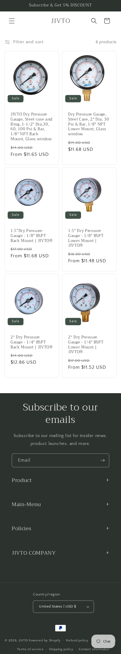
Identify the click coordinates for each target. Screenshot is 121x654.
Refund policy (77, 640)
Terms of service (30, 649)
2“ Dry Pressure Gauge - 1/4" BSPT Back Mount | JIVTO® (32, 342)
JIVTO (24, 640)
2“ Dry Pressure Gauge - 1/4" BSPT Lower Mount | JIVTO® (85, 345)
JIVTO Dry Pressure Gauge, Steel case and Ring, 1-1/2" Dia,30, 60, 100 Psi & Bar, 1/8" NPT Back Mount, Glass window (32, 127)
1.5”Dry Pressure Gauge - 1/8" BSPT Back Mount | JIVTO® (32, 235)
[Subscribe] (102, 460)
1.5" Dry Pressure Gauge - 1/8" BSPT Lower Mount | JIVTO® (85, 238)
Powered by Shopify (45, 640)
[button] (11, 20)
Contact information (94, 649)
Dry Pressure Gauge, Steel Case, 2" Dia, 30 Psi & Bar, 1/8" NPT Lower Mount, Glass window (88, 124)
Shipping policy (61, 649)
